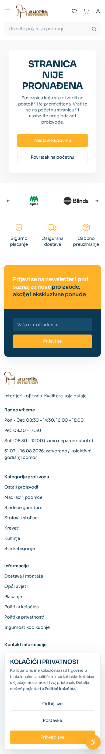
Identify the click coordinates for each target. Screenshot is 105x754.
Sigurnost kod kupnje (27, 627)
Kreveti (12, 528)
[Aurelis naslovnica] (32, 11)
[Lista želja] (74, 11)
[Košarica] (86, 11)
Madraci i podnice (23, 497)
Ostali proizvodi (21, 487)
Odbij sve (52, 704)
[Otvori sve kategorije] (7, 11)
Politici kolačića (60, 688)
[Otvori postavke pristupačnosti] (93, 742)
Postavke (52, 720)
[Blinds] (76, 201)
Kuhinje (12, 538)
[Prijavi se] (98, 11)
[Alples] (34, 201)
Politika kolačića (21, 607)
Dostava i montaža (23, 576)
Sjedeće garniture (23, 507)
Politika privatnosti (24, 617)
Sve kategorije (19, 548)
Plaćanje (13, 596)
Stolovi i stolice (21, 518)
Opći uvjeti (15, 586)
